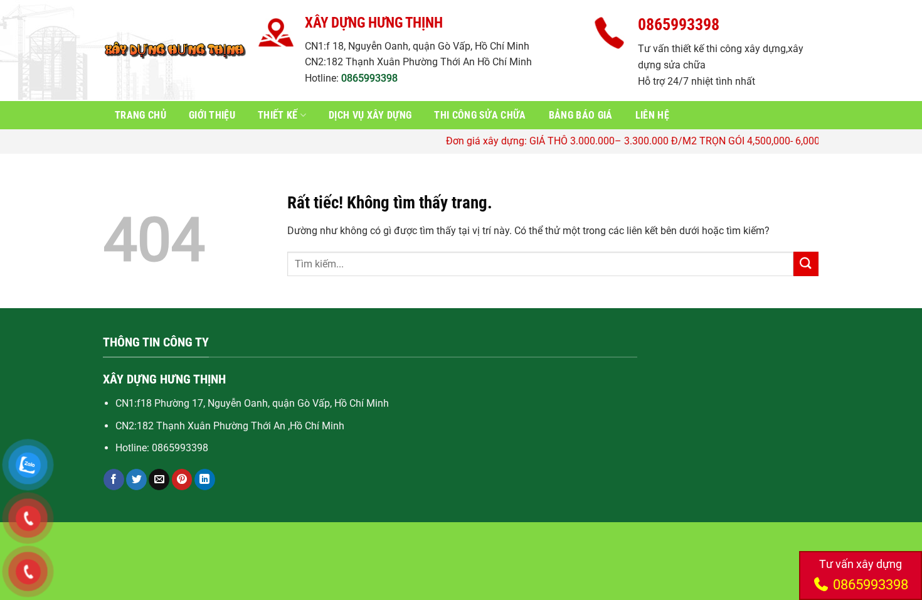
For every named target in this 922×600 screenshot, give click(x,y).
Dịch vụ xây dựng (370, 115)
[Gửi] (806, 264)
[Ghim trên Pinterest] (182, 479)
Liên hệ (652, 115)
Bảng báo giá (581, 115)
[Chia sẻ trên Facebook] (113, 479)
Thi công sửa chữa (480, 115)
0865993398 (369, 78)
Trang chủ (140, 115)
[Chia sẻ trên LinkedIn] (204, 479)
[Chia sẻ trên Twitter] (136, 479)
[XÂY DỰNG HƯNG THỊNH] (175, 50)
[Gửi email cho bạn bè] (159, 479)
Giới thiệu (212, 115)
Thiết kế (278, 115)
